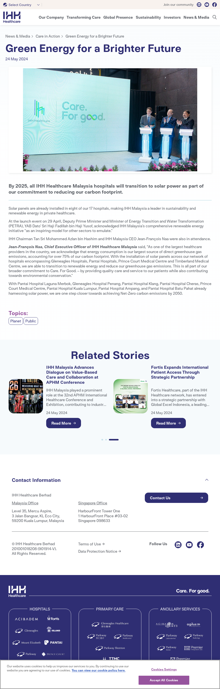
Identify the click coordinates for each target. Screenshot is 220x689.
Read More (61, 422)
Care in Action (48, 35)
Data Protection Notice (97, 551)
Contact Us (160, 497)
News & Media (17, 35)
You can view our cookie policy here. (98, 670)
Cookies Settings (164, 669)
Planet (15, 320)
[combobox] (22, 5)
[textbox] (18, 5)
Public (30, 320)
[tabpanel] (110, 120)
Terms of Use (89, 544)
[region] (110, 674)
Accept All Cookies (164, 680)
